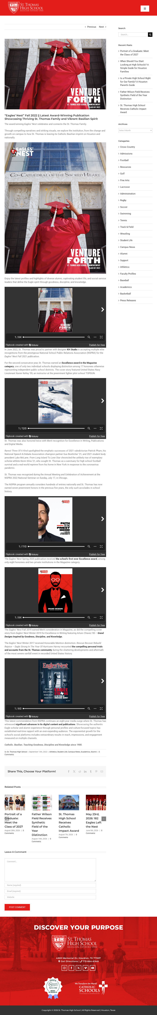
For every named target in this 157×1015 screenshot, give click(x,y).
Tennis (123, 220)
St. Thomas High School (17, 752)
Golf (122, 173)
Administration (127, 193)
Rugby (123, 200)
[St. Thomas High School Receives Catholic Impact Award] (69, 796)
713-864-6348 (91, 961)
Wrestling (125, 233)
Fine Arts (124, 180)
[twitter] (78, 968)
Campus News (74, 752)
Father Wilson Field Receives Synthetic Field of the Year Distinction (135, 95)
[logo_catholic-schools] (91, 982)
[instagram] (64, 968)
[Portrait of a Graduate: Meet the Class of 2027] (15, 796)
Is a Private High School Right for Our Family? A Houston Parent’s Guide (135, 82)
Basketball (125, 293)
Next (101, 26)
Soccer (123, 207)
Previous (91, 26)
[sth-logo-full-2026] (29, 2)
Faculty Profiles (128, 273)
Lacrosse (125, 187)
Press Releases (128, 300)
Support (124, 260)
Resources (125, 167)
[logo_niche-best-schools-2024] (53, 978)
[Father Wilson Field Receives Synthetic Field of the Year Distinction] (42, 796)
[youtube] (92, 968)
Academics (85, 752)
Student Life (62, 752)
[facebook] (71, 968)
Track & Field (126, 227)
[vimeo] (85, 968)
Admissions (126, 153)
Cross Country (127, 147)
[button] (7, 819)
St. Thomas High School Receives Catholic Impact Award (69, 822)
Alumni (94, 752)
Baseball (124, 280)
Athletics (53, 752)
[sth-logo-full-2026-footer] (78, 936)
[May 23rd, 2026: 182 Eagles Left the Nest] (96, 796)
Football (124, 160)
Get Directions (69, 961)
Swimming (125, 213)
